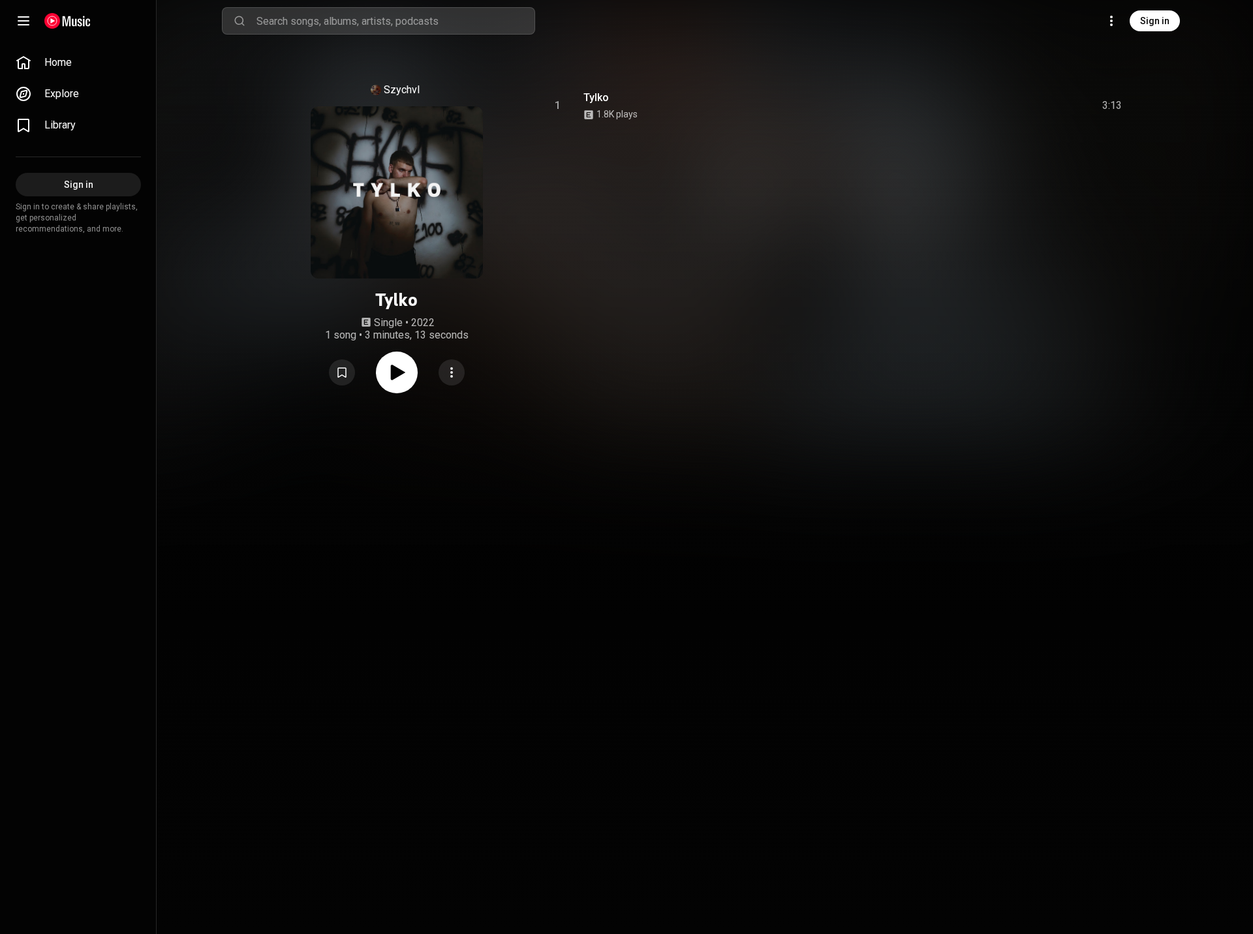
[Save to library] (342, 372)
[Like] (1013, 105)
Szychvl (402, 89)
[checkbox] (1113, 105)
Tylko (596, 97)
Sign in (1154, 21)
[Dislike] (1038, 105)
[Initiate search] (239, 20)
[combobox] (395, 21)
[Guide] (23, 21)
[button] (342, 372)
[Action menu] (452, 372)
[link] (78, 62)
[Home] (67, 21)
